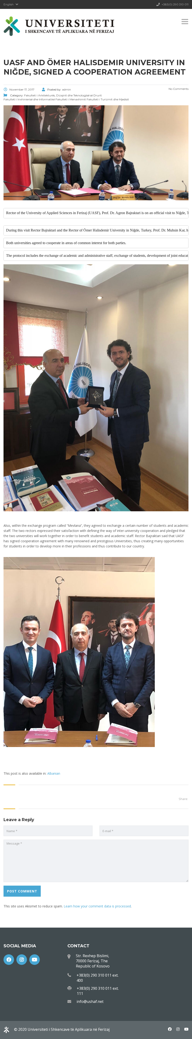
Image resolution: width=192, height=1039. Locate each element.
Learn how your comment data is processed (97, 906)
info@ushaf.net (90, 1001)
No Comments (178, 89)
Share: (183, 799)
